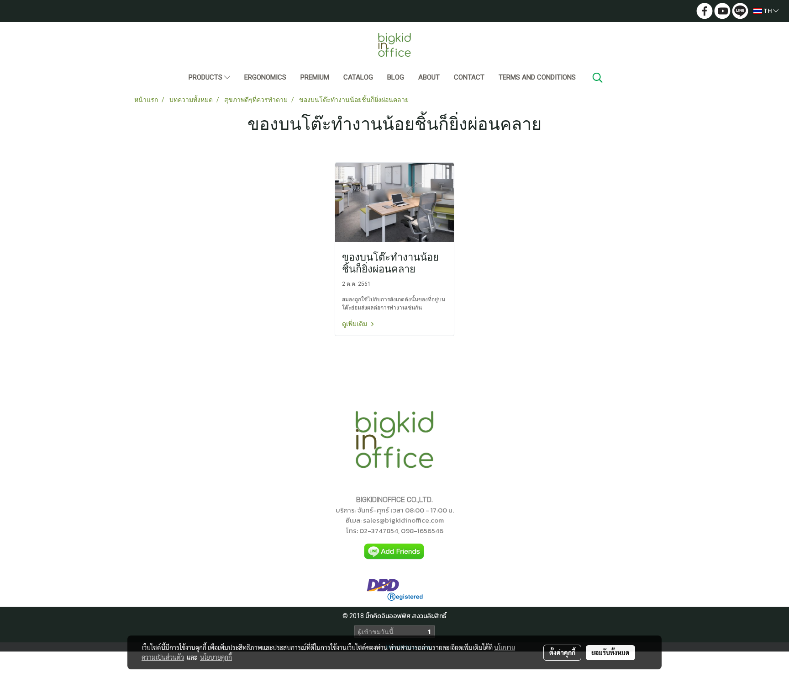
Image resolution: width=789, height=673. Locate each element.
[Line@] (394, 551)
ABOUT (429, 77)
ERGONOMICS (265, 77)
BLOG (395, 77)
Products (206, 77)
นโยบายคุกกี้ (216, 657)
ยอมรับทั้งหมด (610, 652)
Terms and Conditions (537, 77)
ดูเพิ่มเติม (355, 323)
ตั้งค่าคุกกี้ (562, 652)
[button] (598, 77)
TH (767, 11)
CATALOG (358, 77)
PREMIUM (314, 77)
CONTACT (469, 77)
